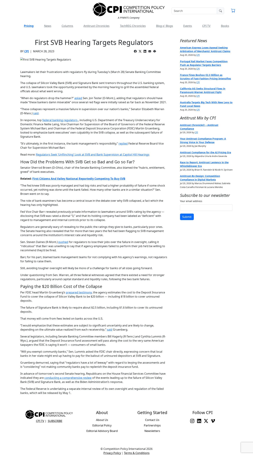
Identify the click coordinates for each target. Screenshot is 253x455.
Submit (187, 217)
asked (78, 98)
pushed (63, 242)
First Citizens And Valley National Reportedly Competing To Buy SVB (78, 179)
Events (187, 26)
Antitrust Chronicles (96, 26)
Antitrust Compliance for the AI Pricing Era (205, 152)
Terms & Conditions (137, 453)
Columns (67, 26)
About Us (102, 420)
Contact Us (152, 420)
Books (225, 26)
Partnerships (152, 425)
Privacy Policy (112, 453)
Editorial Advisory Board (102, 431)
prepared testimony (79, 292)
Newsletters (152, 431)
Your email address (191, 201)
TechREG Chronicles (133, 26)
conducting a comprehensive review (68, 378)
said (36, 113)
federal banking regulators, (60, 120)
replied (123, 143)
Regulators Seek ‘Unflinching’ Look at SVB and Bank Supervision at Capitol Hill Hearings (92, 154)
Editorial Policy (102, 425)
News (47, 26)
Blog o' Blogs (164, 26)
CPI (26, 51)
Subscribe (55, 421)
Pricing (29, 26)
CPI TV (206, 26)
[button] (233, 11)
